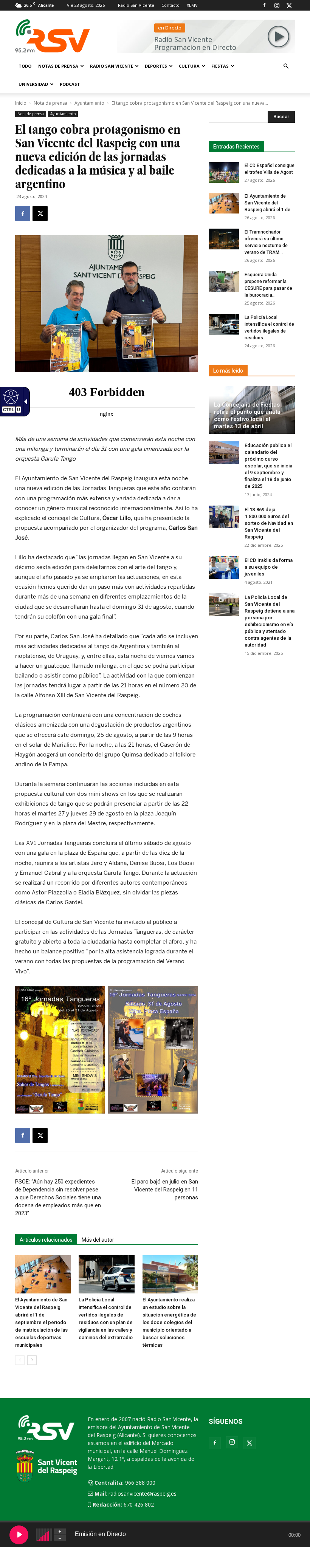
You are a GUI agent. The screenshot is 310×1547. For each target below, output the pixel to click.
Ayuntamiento (89, 103)
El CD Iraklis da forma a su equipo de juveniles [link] (269, 567)
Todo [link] (25, 66)
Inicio (20, 103)
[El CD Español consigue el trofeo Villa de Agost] (224, 172)
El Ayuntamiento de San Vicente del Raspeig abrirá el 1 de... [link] (269, 202)
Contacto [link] (170, 5)
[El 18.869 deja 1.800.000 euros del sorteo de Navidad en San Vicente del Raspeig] (224, 517)
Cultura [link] (189, 66)
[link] (22, 213)
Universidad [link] (33, 84)
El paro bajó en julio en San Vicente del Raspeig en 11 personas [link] (165, 1189)
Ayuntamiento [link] (63, 113)
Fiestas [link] (220, 66)
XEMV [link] (192, 5)
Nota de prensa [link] (30, 113)
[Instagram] (276, 5)
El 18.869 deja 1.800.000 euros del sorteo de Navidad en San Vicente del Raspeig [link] (269, 523)
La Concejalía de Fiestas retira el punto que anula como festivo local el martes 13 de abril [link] (247, 415)
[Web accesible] (10, 396)
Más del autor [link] (98, 1240)
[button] (286, 66)
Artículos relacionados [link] (46, 1240)
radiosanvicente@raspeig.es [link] (142, 1493)
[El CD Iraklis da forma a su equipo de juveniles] (224, 567)
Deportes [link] (156, 66)
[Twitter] (289, 5)
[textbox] (250, 117)
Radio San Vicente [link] (136, 5)
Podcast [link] (70, 84)
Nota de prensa (50, 103)
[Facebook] (264, 5)
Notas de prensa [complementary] (58, 66)
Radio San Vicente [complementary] (111, 66)
